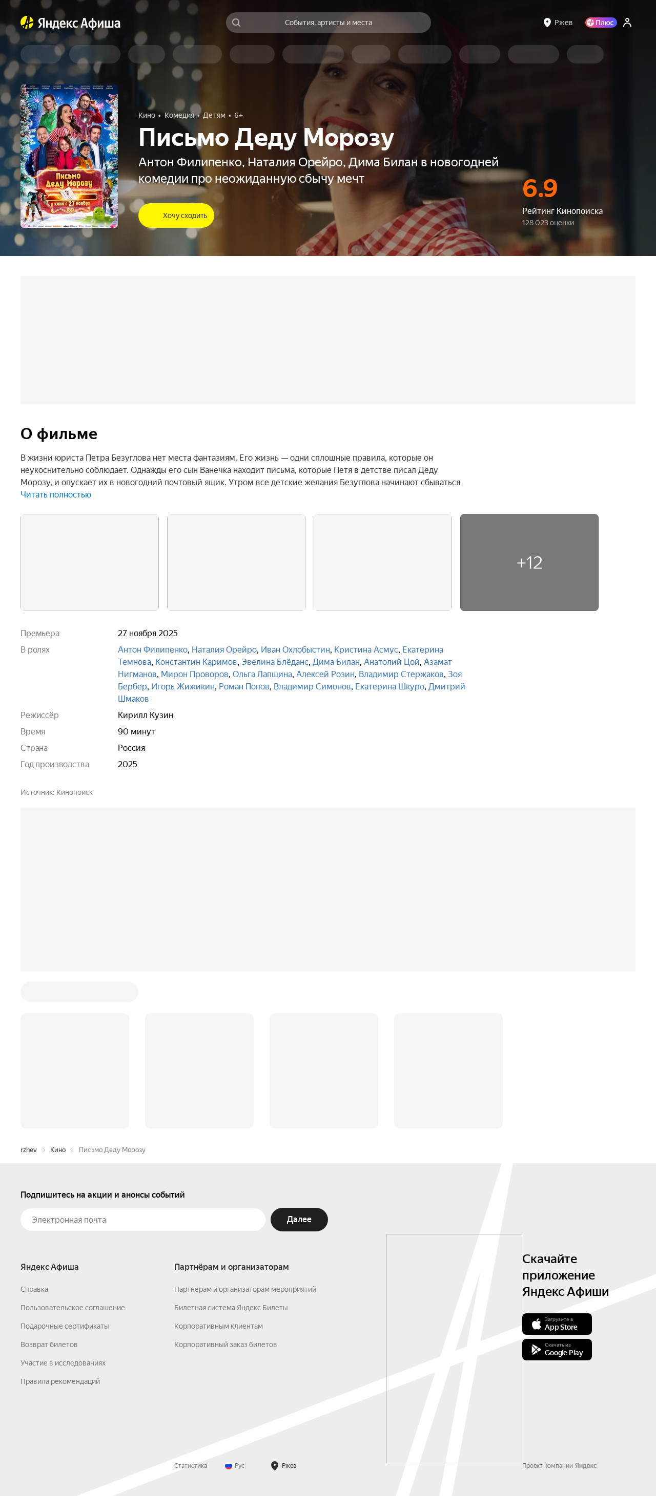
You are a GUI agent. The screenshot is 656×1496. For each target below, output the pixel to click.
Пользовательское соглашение (72, 1308)
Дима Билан (336, 662)
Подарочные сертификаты (64, 1326)
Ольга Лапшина (262, 674)
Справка (34, 1289)
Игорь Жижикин (183, 686)
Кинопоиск (74, 792)
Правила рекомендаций (60, 1381)
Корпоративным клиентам (218, 1326)
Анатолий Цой (392, 662)
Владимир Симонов (312, 686)
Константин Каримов (196, 662)
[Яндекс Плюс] (601, 22)
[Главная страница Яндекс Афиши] (27, 22)
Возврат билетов (49, 1344)
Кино (58, 1150)
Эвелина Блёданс (275, 662)
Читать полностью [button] (55, 495)
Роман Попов (244, 686)
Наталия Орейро (224, 650)
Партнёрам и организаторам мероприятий (245, 1289)
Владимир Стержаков (401, 674)
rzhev (28, 1150)
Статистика (190, 1465)
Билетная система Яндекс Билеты (231, 1308)
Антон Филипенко (153, 650)
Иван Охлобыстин (295, 650)
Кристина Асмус (366, 650)
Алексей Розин (325, 674)
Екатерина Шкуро (389, 686)
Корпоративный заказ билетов (225, 1344)
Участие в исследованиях (63, 1363)
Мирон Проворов (195, 674)
